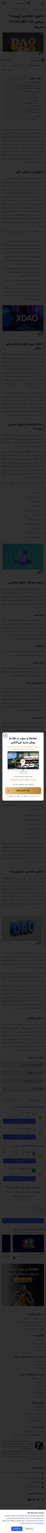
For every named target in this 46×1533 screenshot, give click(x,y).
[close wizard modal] (5, 735)
